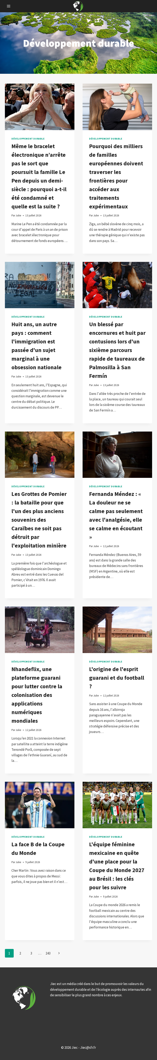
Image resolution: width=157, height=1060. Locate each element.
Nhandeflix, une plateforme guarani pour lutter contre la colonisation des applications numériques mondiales (36, 694)
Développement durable (28, 138)
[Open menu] (8, 6)
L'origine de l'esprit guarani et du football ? (116, 677)
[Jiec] (78, 6)
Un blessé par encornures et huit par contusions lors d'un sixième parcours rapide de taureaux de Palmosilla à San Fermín (117, 349)
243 (48, 953)
